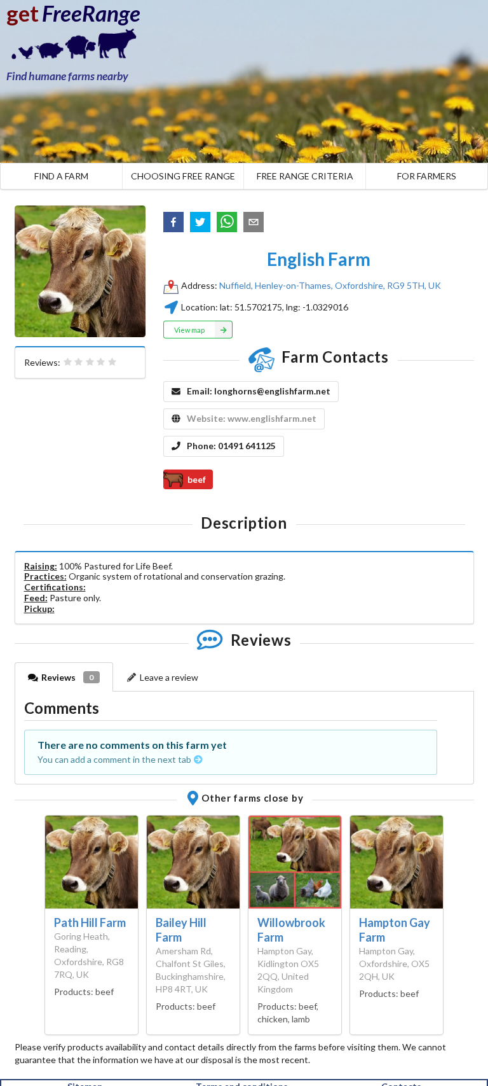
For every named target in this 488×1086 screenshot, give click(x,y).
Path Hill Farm (90, 922)
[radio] (68, 362)
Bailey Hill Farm (181, 929)
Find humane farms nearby (67, 76)
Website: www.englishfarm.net (251, 418)
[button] (173, 222)
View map (189, 330)
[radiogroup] (90, 362)
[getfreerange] (70, 47)
